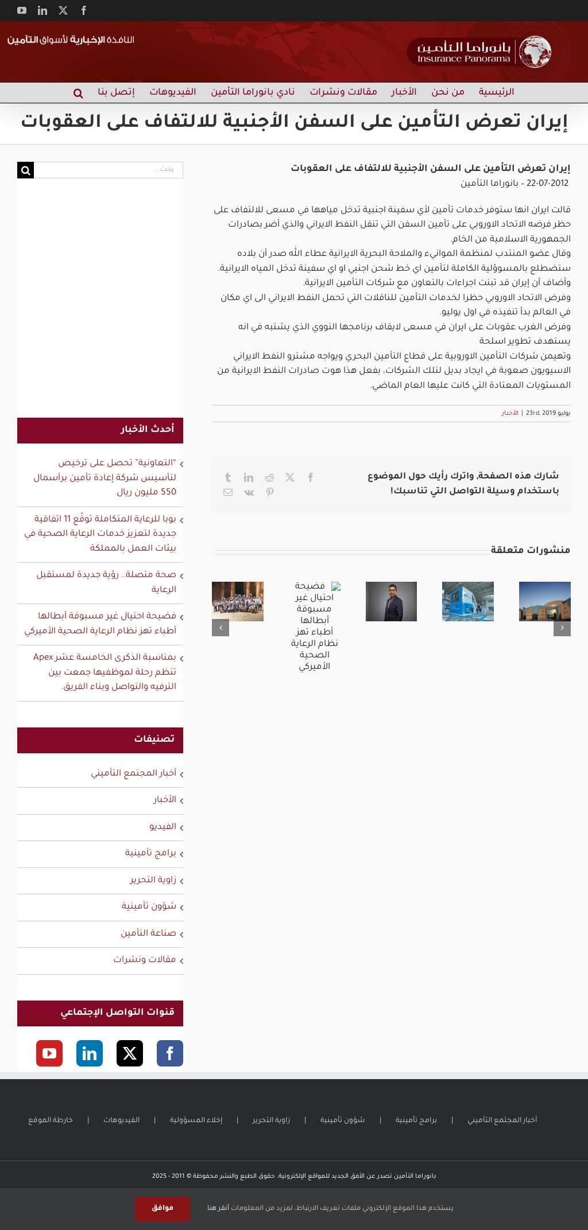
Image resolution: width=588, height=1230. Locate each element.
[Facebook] (170, 1053)
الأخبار (510, 413)
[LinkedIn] (89, 1053)
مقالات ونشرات (144, 961)
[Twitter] (130, 1053)
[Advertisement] (100, 305)
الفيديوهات (121, 1121)
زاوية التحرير (153, 881)
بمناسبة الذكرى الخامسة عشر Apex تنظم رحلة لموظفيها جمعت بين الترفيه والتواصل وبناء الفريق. (104, 672)
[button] (78, 93)
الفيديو (162, 827)
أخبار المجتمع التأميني (133, 774)
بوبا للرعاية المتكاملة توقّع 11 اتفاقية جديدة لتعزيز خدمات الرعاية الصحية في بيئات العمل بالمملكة (100, 534)
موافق (162, 1209)
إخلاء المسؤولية (196, 1121)
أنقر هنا (218, 1209)
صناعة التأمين (148, 934)
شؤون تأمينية (149, 907)
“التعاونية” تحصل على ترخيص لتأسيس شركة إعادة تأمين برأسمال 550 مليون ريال (104, 478)
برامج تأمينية (150, 854)
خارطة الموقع (50, 1121)
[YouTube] (49, 1053)
